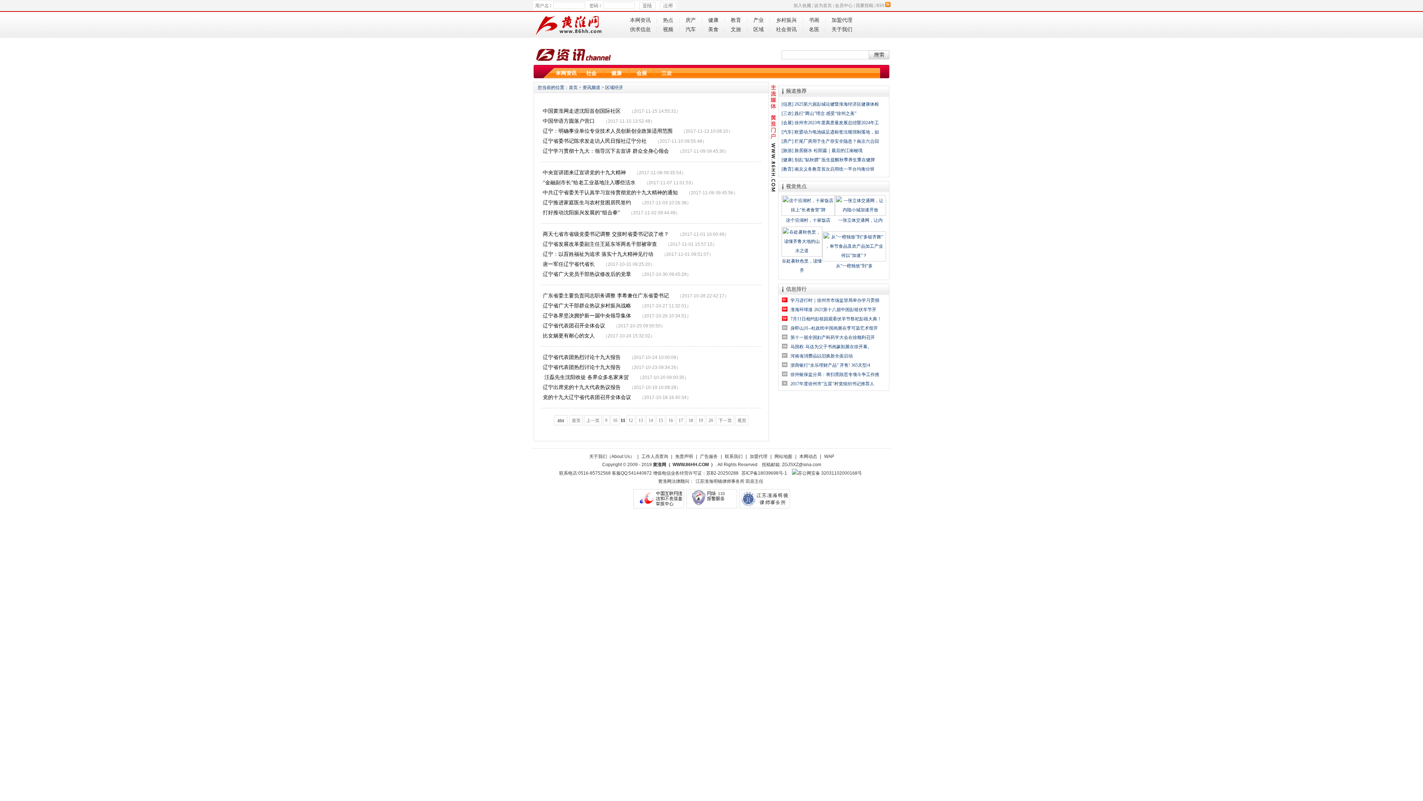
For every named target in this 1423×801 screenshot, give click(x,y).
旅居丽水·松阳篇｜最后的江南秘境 (829, 150)
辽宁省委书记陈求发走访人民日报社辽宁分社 (595, 141)
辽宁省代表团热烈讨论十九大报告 (582, 357)
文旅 (736, 29)
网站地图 (783, 456)
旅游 (787, 150)
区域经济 (614, 87)
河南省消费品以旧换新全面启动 (821, 356)
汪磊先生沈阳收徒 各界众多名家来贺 (586, 377)
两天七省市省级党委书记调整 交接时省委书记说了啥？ (606, 234)
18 (691, 420)
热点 (668, 20)
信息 (787, 104)
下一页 (725, 420)
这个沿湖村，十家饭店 (808, 220)
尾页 (741, 420)
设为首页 (823, 5)
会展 (642, 73)
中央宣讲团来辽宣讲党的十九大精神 (584, 172)
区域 (758, 29)
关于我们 (842, 29)
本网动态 (808, 456)
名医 (814, 29)
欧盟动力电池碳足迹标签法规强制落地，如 (837, 132)
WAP (829, 456)
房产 (691, 20)
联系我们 (734, 456)
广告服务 (709, 456)
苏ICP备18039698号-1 (764, 473)
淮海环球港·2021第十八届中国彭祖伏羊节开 (833, 309)
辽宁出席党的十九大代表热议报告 (582, 387)
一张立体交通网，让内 (860, 220)
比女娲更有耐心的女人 (569, 336)
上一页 (593, 420)
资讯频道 (591, 87)
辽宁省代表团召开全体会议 (574, 326)
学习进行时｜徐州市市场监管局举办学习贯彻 (834, 300)
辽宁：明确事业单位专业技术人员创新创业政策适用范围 (608, 131)
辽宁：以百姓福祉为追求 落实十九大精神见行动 (598, 254)
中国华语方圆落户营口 (569, 121)
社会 (591, 73)
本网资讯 (640, 20)
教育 (736, 20)
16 (671, 420)
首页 (573, 87)
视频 (668, 29)
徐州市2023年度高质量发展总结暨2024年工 (837, 122)
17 (681, 420)
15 (661, 420)
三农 (666, 73)
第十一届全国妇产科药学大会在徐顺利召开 (832, 337)
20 (711, 420)
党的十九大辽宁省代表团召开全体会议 (587, 397)
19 (701, 420)
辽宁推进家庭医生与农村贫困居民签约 (587, 202)
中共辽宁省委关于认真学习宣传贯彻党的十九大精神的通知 (610, 192)
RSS (880, 5)
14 (651, 420)
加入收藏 (802, 5)
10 (615, 420)
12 (630, 420)
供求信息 (640, 29)
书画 (814, 20)
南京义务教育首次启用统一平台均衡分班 (835, 169)
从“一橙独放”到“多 (854, 265)
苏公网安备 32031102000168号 (830, 473)
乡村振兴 (786, 20)
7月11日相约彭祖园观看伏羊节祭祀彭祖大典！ (836, 319)
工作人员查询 (654, 456)
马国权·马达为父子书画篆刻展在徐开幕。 (831, 346)
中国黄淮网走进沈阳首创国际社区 (582, 111)
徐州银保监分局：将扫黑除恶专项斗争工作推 (834, 374)
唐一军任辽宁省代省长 (569, 264)
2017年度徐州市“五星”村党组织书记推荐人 (832, 383)
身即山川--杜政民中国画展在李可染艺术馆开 (834, 328)
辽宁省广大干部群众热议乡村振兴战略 (587, 306)
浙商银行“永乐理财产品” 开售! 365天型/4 (830, 365)
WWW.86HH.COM (691, 464)
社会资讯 (786, 29)
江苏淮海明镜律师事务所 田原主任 (729, 481)
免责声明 (684, 456)
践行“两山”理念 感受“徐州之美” (825, 113)
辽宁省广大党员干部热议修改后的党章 (587, 274)
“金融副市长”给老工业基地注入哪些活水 (589, 182)
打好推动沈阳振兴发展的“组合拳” (581, 212)
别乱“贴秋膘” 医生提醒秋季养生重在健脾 (835, 159)
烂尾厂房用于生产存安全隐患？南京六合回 (837, 141)
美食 (713, 29)
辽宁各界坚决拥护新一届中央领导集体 (587, 316)
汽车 (691, 29)
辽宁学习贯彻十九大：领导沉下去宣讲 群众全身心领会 (606, 151)
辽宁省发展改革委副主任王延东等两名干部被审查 (600, 244)
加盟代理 (842, 20)
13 (640, 420)
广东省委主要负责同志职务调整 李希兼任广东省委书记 (606, 296)
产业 (758, 20)
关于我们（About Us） (611, 456)
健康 (713, 20)
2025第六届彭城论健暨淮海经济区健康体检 (837, 104)
